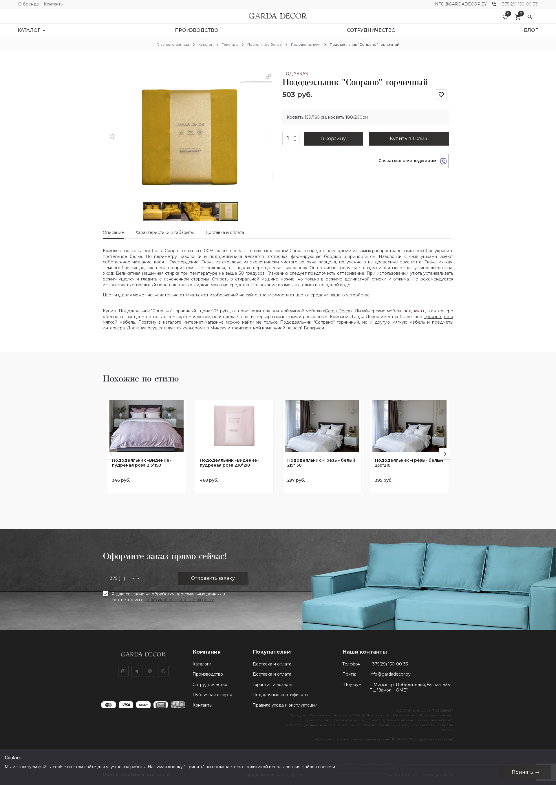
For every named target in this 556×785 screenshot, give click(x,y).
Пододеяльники (306, 44)
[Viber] (150, 671)
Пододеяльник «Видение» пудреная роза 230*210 (229, 463)
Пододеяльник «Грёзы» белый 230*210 (409, 463)
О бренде (28, 4)
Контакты (53, 4)
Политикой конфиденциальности (179, 599)
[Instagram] (123, 671)
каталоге (172, 322)
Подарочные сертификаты (280, 694)
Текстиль (230, 44)
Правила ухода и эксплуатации (285, 705)
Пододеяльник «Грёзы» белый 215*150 (321, 463)
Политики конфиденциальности (369, 766)
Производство (208, 674)
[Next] (444, 454)
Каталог (205, 44)
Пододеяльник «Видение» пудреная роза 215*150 (141, 463)
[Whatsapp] (163, 671)
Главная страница (173, 44)
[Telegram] (136, 671)
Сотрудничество (210, 684)
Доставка (137, 328)
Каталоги (202, 664)
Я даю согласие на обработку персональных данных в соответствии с (168, 596)
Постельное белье (264, 44)
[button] (268, 76)
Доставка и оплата (272, 664)
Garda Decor (338, 310)
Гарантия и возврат (273, 684)
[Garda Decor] (278, 16)
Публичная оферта (212, 694)
